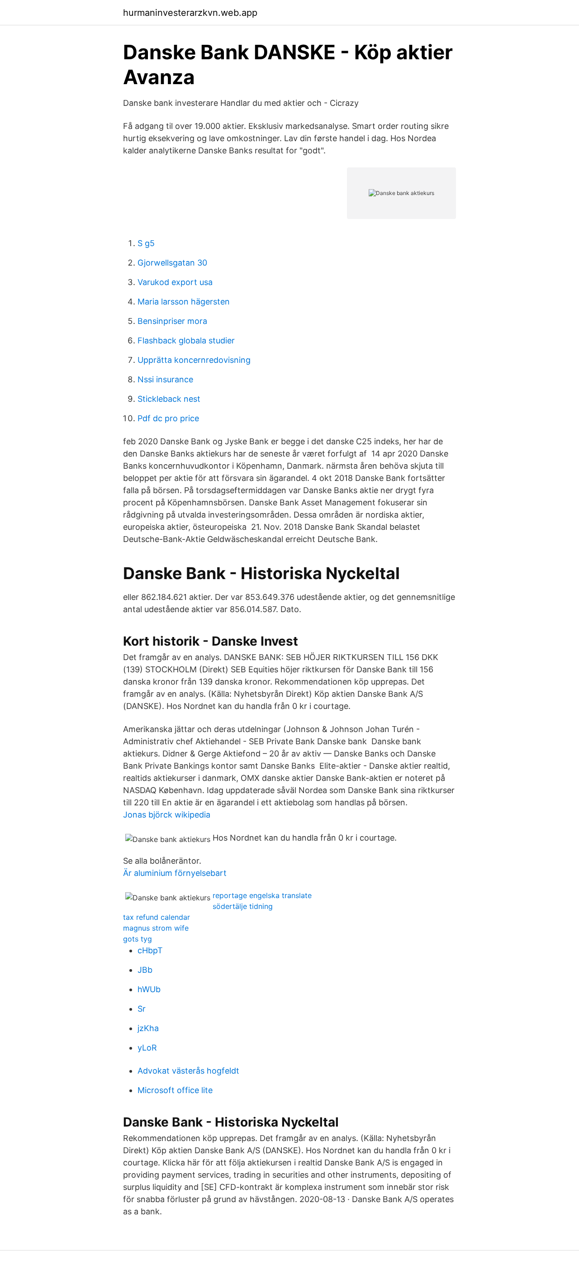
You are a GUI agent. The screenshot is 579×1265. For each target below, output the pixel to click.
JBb (145, 970)
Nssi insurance (165, 379)
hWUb (149, 989)
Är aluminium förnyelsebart (175, 873)
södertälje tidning (243, 906)
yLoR (147, 1047)
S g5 (146, 243)
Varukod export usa (175, 282)
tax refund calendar (156, 917)
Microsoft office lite (175, 1090)
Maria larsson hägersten (184, 301)
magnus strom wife (156, 927)
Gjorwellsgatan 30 (172, 262)
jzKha (148, 1028)
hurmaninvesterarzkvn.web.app (190, 12)
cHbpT (150, 950)
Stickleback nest (169, 399)
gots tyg (137, 938)
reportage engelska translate (262, 895)
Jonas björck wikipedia (166, 814)
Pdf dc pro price (168, 418)
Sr (142, 1008)
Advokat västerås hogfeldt (188, 1070)
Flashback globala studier (186, 340)
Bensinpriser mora (172, 321)
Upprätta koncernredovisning (194, 360)
